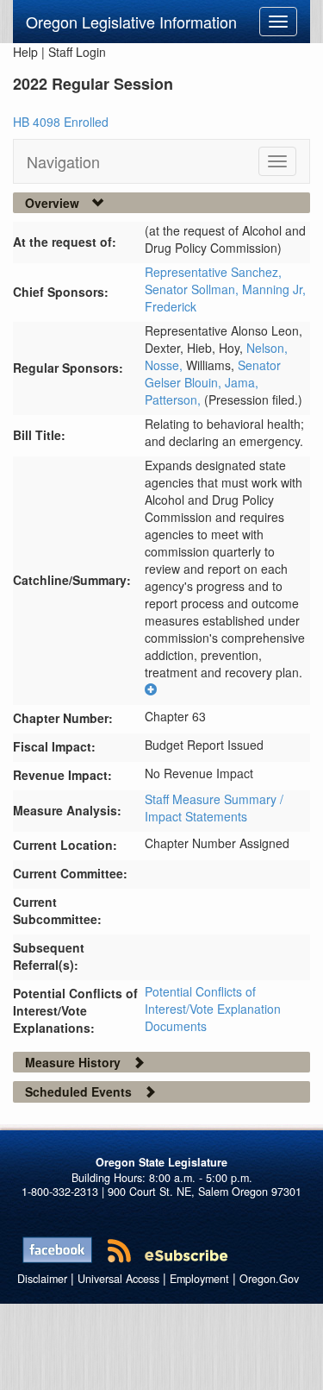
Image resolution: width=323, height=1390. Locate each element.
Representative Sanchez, (213, 271)
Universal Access (118, 1278)
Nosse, (165, 365)
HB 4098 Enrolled (61, 121)
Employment (199, 1278)
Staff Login (77, 51)
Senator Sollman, (193, 289)
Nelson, (267, 347)
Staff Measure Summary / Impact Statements (214, 807)
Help (25, 51)
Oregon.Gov (269, 1278)
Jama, (241, 382)
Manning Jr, (274, 289)
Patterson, (174, 399)
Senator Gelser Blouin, (213, 373)
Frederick (170, 306)
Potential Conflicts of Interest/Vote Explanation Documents (213, 1009)
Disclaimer (42, 1278)
